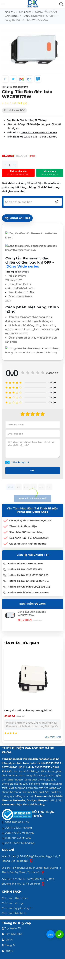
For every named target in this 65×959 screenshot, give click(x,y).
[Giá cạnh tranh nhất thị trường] (6, 544)
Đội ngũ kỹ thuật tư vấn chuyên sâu (30, 520)
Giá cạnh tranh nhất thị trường (27, 543)
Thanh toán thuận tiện (23, 526)
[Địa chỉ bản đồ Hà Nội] (31, 860)
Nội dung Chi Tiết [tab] (17, 218)
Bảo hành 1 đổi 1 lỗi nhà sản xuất (28, 537)
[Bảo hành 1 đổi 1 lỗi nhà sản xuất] (6, 538)
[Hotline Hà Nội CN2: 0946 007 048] (5, 581)
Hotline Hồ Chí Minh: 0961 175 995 (28, 592)
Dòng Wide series (22, 266)
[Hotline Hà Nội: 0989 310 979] (5, 564)
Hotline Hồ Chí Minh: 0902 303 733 (29, 586)
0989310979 (20, 87)
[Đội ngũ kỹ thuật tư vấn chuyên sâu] (6, 521)
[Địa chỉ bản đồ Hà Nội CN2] (42, 872)
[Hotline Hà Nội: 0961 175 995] (5, 569)
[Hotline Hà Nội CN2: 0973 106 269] (5, 575)
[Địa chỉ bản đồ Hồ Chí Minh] (43, 883)
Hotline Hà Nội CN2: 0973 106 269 (28, 575)
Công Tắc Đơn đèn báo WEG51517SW (32, 613)
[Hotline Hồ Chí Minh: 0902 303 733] (5, 587)
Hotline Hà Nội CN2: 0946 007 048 (28, 580)
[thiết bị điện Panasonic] (32, 3)
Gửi (32, 470)
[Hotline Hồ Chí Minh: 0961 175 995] (5, 593)
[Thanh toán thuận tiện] (6, 526)
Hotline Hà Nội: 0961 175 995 (25, 569)
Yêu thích (53, 736)
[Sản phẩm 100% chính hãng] (6, 532)
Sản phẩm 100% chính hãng (26, 532)
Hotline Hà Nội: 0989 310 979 (25, 563)
